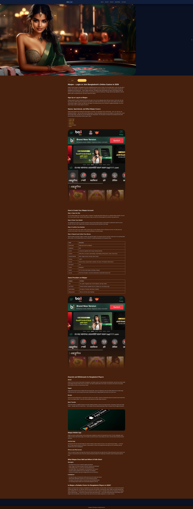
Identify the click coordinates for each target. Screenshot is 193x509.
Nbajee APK (71, 123)
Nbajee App (71, 122)
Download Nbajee (72, 124)
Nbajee (70, 126)
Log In (72, 80)
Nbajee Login (71, 120)
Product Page (71, 119)
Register (82, 80)
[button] (1, 39)
